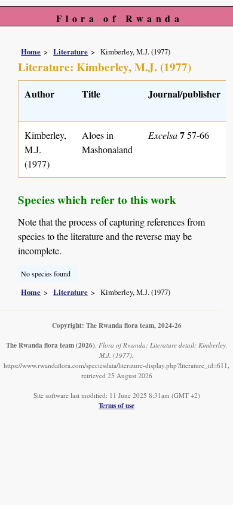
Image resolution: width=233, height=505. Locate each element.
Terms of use (116, 405)
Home (31, 51)
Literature (70, 51)
